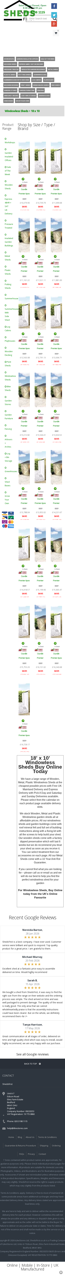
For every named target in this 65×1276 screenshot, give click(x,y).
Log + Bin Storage (8, 457)
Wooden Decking (9, 353)
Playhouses (9, 341)
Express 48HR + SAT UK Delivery (8, 206)
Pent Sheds (8, 364)
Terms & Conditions (47, 1137)
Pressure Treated (9, 226)
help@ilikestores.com (17, 1128)
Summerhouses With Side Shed (9, 314)
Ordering (56, 1145)
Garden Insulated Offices (9, 157)
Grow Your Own (7, 500)
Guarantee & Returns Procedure (20, 1145)
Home (11, 1137)
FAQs (21, 1154)
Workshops (9, 142)
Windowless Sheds (16, 111)
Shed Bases (7, 484)
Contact (42, 1154)
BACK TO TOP (30, 1063)
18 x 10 (35, 111)
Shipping (44, 1145)
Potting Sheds (8, 286)
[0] (56, 39)
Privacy (31, 1154)
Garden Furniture (9, 416)
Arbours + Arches (8, 443)
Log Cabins (8, 328)
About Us (30, 1137)
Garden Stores (8, 402)
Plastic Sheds (8, 272)
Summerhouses (9, 298)
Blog (20, 1137)
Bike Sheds (8, 388)
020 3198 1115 (34, 12)
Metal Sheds (8, 258)
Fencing (8, 429)
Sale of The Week (8, 171)
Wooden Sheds (9, 187)
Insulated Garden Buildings (9, 242)
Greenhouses (9, 471)
